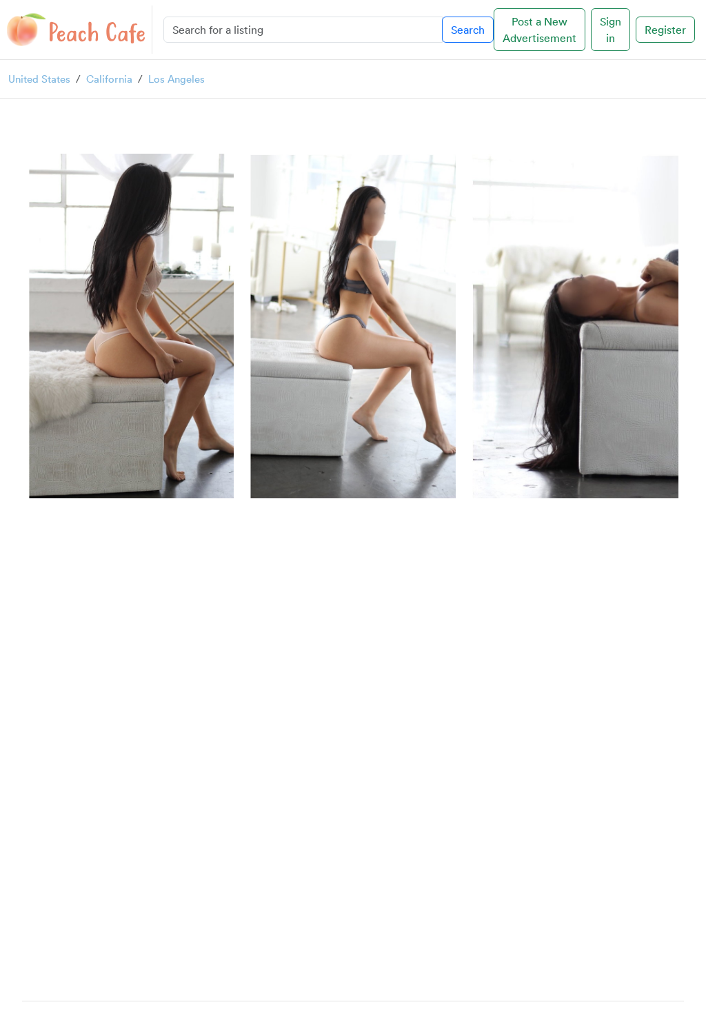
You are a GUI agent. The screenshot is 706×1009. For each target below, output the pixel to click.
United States (39, 78)
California (109, 78)
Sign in (610, 29)
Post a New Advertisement (539, 29)
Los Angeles (176, 78)
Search (468, 30)
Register (665, 30)
